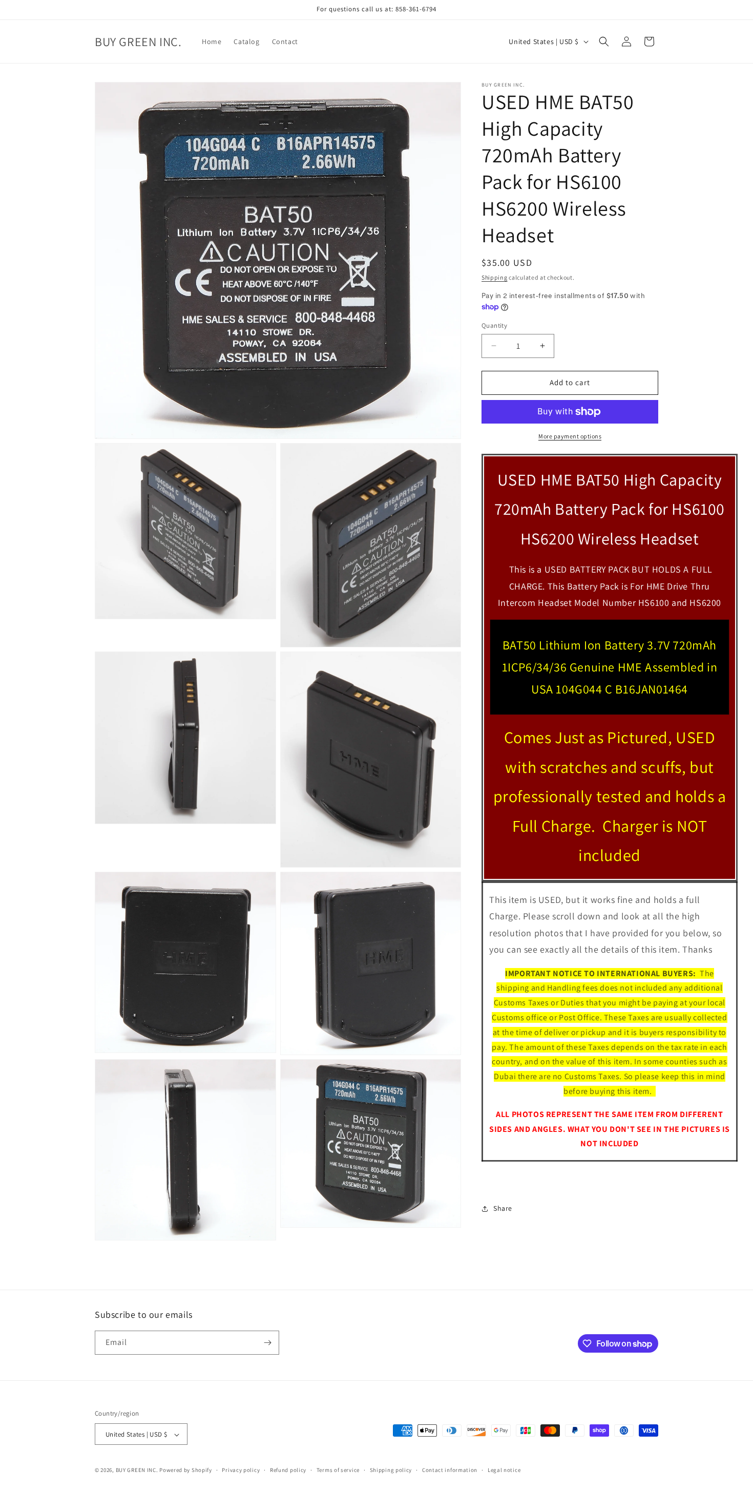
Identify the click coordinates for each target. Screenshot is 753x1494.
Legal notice (504, 1470)
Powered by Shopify (185, 1470)
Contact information (449, 1470)
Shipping (495, 277)
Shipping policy (391, 1470)
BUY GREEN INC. (137, 1470)
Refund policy (288, 1470)
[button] (604, 41)
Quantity (494, 325)
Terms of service (338, 1470)
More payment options (569, 436)
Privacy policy (241, 1470)
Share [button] (502, 1208)
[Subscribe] (267, 1343)
